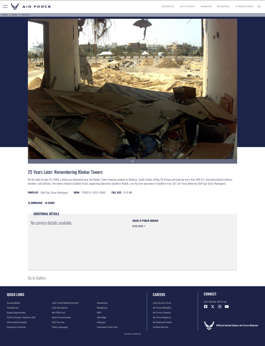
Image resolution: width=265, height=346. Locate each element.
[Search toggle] (259, 6)
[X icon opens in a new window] (213, 306)
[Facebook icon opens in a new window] (206, 306)
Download (36, 203)
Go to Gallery (37, 278)
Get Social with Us (215, 302)
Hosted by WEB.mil (132, 334)
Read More (138, 226)
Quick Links (15, 294)
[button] (4, 6)
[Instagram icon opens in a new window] (220, 306)
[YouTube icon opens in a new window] (227, 306)
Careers (159, 294)
